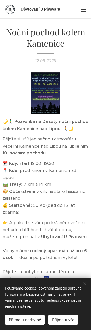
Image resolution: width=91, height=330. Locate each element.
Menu (83, 9)
